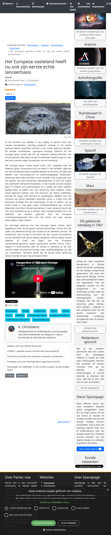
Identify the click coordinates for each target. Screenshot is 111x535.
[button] (55, 502)
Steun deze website (89, 449)
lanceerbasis (11, 311)
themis (54, 311)
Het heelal (73, 8)
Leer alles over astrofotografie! (90, 103)
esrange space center (37, 315)
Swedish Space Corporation (17, 319)
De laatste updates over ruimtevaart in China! (90, 142)
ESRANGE (20, 315)
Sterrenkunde (23, 6)
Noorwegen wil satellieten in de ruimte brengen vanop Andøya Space (38, 368)
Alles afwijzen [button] (68, 523)
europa (26, 311)
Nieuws (9, 3)
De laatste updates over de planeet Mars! (90, 211)
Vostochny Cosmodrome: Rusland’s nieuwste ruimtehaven (35, 356)
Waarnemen (98, 6)
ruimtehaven (40, 311)
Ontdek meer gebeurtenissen (90, 330)
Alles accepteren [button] (43, 523)
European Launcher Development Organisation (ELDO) (33, 361)
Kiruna (9, 315)
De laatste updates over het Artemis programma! (90, 69)
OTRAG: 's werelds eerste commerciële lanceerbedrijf (33, 351)
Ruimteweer (50, 485)
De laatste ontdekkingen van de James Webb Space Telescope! (90, 34)
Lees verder (90, 498)
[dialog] (55, 511)
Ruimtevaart (38, 6)
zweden (66, 311)
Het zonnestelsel (84, 5)
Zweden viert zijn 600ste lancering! (24, 346)
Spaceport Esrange (41, 319)
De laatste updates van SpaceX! (90, 175)
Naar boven (63, 421)
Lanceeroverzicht (57, 3)
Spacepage (49, 482)
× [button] (108, 490)
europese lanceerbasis (59, 315)
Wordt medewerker (90, 388)
